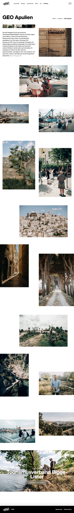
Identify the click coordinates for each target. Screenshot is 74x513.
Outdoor (45, 3)
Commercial (30, 3)
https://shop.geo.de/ (16, 56)
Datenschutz (67, 509)
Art (41, 3)
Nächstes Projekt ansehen (37, 482)
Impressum (59, 509)
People (23, 3)
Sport (36, 3)
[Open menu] (70, 3)
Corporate (16, 3)
